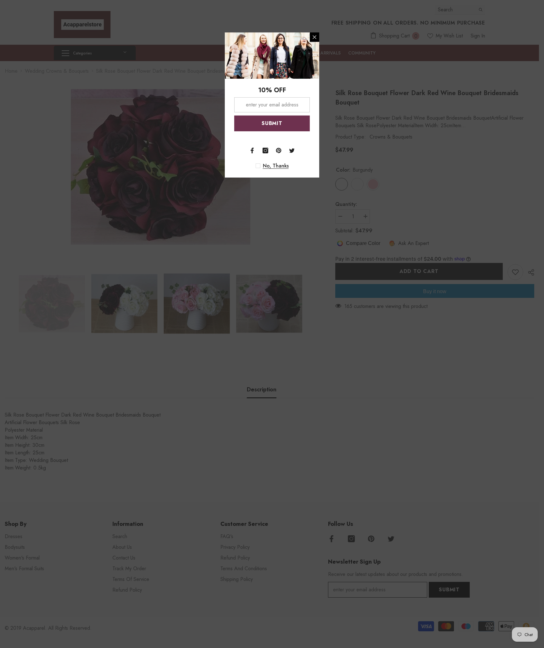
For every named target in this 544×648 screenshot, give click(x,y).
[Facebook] (252, 150)
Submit (272, 123)
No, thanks (276, 165)
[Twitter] (291, 150)
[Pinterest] (278, 150)
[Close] (314, 37)
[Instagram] (265, 150)
